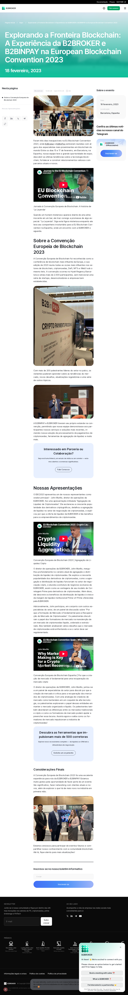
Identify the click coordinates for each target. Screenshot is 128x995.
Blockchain (38, 91)
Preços (112, 2)
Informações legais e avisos (15, 974)
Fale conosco (113, 8)
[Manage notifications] (6, 990)
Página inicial (10, 23)
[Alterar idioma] (104, 8)
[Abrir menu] (123, 8)
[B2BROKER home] (9, 8)
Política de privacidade (57, 974)
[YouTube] (80, 916)
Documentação (102, 2)
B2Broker (49, 144)
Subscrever (46, 921)
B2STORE (120, 2)
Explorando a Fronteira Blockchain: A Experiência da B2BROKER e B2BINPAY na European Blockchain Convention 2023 (72, 23)
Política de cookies (37, 974)
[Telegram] (76, 916)
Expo (22, 23)
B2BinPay (61, 144)
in (71, 916)
